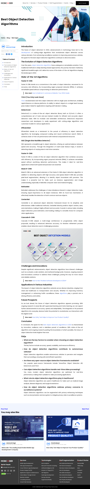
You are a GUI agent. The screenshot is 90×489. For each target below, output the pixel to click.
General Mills (80, 463)
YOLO (23, 101)
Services (33, 3)
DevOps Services (45, 477)
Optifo (79, 475)
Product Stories (42, 3)
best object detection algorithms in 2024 (57, 325)
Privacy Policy (48, 487)
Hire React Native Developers (67, 468)
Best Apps (15, 38)
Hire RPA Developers (64, 482)
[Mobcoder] (7, 3)
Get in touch (5, 465)
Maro (78, 468)
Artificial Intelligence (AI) (47, 468)
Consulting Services (25, 479)
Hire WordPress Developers (66, 477)
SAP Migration (45, 472)
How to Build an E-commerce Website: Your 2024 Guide (50, 93)
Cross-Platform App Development (29, 468)
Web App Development (26, 465)
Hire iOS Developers (64, 470)
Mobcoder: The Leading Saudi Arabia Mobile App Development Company (18, 449)
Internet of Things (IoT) (47, 470)
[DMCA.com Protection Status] (6, 473)
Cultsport (79, 470)
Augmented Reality (46, 479)
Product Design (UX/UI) (26, 470)
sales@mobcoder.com (9, 467)
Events (66, 3)
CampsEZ (79, 477)
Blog (71, 3)
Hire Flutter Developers (65, 465)
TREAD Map (80, 465)
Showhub (79, 472)
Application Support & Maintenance (29, 472)
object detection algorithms (41, 65)
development (25, 53)
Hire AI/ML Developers (65, 472)
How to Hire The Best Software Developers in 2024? (49, 281)
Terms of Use (55, 487)
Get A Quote (82, 3)
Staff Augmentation (56, 3)
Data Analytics (45, 463)
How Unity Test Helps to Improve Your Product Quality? (50, 317)
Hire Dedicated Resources (66, 463)
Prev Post (4, 409)
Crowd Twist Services (25, 482)
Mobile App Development (26, 463)
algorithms (63, 293)
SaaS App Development (47, 475)
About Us (25, 3)
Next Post (85, 409)
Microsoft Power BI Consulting (49, 465)
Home (3, 38)
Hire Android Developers (65, 475)
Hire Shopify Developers (65, 479)
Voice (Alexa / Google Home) (28, 475)
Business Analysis (24, 477)
